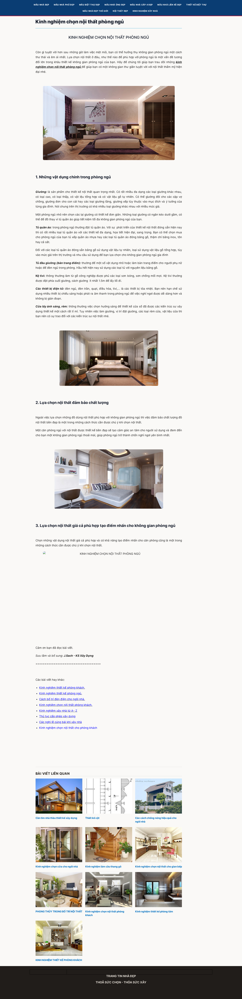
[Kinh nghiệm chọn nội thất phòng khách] (108, 889)
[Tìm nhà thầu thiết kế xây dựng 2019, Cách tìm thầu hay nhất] (59, 796)
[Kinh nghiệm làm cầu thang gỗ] (108, 844)
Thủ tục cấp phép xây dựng (57, 716)
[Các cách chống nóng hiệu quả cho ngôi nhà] (158, 796)
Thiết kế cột (92, 818)
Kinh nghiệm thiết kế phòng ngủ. (60, 693)
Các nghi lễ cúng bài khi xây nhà (60, 722)
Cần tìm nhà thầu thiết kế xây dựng (56, 818)
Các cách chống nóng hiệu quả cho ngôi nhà (155, 819)
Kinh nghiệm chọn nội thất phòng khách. (65, 705)
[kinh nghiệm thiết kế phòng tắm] (158, 889)
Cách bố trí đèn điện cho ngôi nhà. (62, 699)
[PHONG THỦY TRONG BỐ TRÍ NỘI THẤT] (59, 889)
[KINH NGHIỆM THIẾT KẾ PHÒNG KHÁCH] (59, 938)
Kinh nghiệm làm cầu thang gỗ (103, 866)
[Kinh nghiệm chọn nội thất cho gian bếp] (158, 844)
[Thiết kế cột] (108, 796)
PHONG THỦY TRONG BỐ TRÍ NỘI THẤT (59, 911)
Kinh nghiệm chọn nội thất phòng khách (104, 913)
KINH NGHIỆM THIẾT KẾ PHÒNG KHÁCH (59, 960)
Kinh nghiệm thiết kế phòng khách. (62, 687)
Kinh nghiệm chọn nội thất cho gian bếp (158, 866)
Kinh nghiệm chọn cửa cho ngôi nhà (57, 866)
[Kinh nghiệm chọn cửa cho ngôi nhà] (59, 844)
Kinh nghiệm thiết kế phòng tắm (154, 911)
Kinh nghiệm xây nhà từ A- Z (58, 710)
